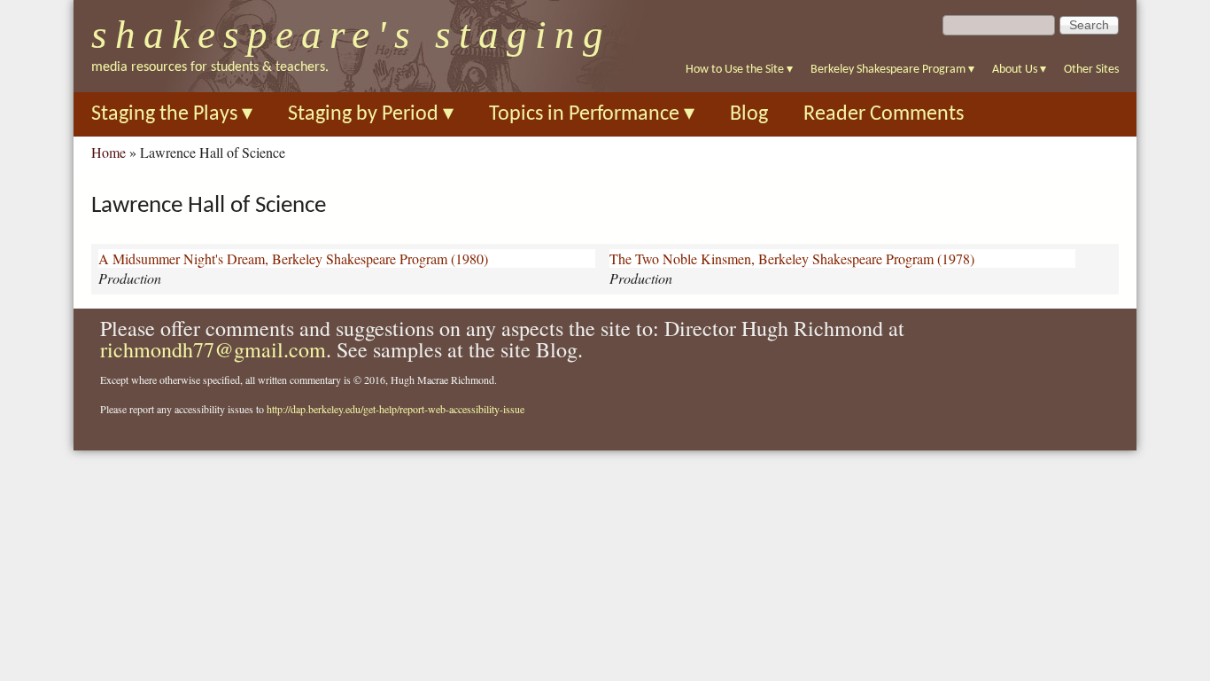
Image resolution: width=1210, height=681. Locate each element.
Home (108, 152)
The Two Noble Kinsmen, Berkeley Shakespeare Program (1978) (791, 258)
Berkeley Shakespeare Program (892, 69)
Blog (749, 114)
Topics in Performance (591, 114)
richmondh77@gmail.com (213, 349)
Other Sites (1091, 69)
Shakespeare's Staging (351, 34)
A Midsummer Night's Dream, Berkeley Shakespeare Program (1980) (293, 258)
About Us (1019, 69)
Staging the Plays (171, 114)
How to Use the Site (739, 69)
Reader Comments (883, 114)
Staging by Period (371, 114)
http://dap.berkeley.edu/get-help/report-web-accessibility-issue (395, 409)
